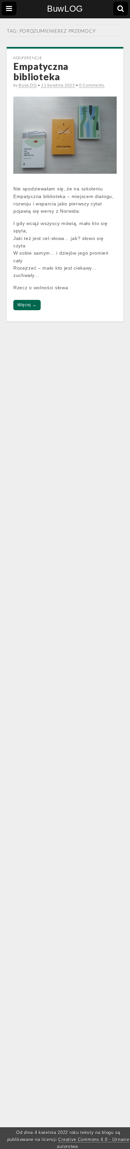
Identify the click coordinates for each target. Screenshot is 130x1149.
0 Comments (92, 85)
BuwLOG (65, 9)
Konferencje (27, 58)
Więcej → (27, 305)
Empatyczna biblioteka (40, 71)
